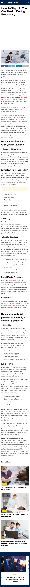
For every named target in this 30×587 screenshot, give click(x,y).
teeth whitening (15, 280)
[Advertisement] (15, 33)
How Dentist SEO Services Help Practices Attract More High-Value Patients (14, 544)
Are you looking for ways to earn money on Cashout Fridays (15, 579)
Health (4, 484)
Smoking (14, 305)
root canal (19, 119)
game (14, 574)
